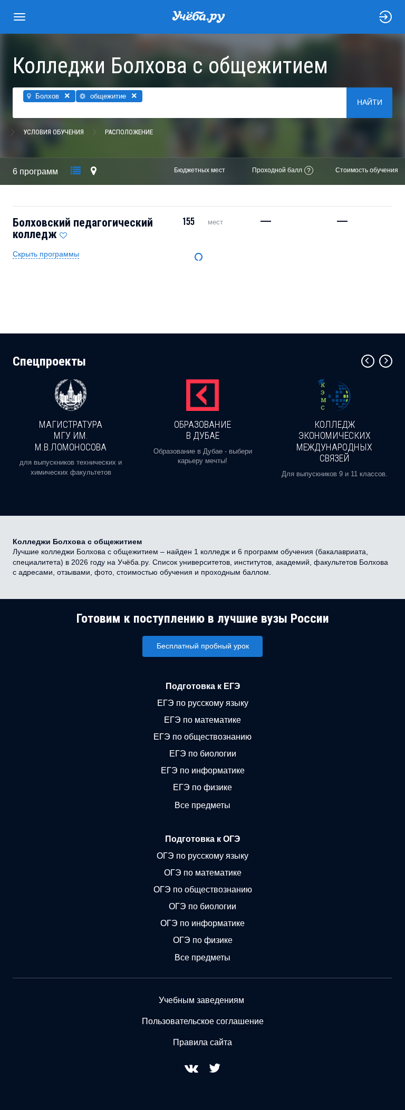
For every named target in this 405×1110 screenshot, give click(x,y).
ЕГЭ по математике (202, 719)
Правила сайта (202, 1042)
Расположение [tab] (129, 132)
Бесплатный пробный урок (203, 646)
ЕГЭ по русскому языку (202, 703)
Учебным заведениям (201, 1000)
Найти (369, 102)
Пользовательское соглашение (203, 1021)
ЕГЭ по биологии (202, 753)
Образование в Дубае (202, 430)
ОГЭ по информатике (202, 923)
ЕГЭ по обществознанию (202, 736)
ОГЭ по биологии (202, 906)
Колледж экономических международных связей (334, 441)
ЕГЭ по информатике (203, 770)
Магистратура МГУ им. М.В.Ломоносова (71, 436)
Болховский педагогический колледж (83, 228)
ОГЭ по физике (203, 940)
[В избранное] (63, 233)
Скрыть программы (46, 254)
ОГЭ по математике (203, 872)
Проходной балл (277, 170)
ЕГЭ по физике (202, 787)
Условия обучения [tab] (53, 132)
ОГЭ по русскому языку (202, 855)
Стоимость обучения (366, 170)
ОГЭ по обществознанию (202, 889)
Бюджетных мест (199, 170)
